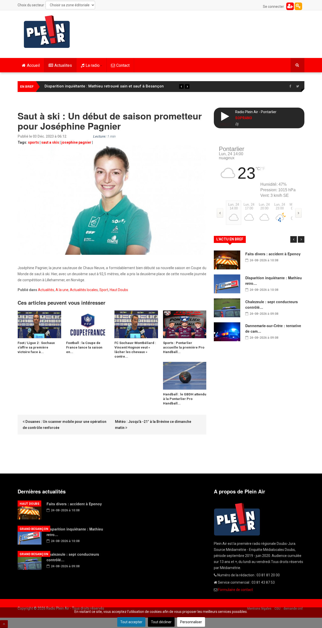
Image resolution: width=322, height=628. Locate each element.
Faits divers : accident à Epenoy (273, 253)
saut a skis (50, 142)
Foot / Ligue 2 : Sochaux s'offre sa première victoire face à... (36, 347)
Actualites (63, 65)
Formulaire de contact (235, 590)
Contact (123, 65)
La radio (93, 65)
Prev (293, 239)
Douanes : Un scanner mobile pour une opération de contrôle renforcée (64, 425)
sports (33, 142)
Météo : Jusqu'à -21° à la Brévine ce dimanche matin (153, 425)
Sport (103, 290)
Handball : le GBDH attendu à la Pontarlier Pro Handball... (184, 398)
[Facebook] (290, 86)
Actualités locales (84, 290)
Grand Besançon (34, 529)
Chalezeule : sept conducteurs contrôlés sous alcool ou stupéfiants (105, 86)
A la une (62, 290)
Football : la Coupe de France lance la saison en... (84, 347)
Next (301, 239)
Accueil (33, 65)
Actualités (46, 290)
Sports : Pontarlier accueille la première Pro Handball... (183, 347)
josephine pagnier (76, 142)
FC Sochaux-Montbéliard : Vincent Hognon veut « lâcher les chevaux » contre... (135, 349)
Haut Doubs (119, 290)
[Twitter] (298, 86)
